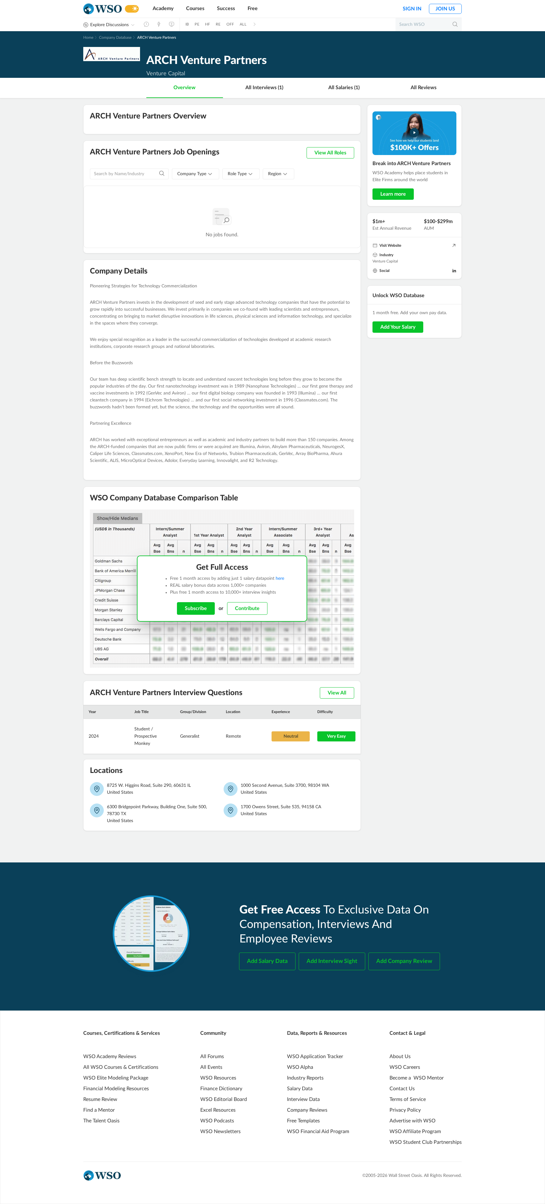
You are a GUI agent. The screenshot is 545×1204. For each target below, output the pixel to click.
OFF (230, 24)
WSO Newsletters (220, 1131)
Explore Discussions (109, 25)
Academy (163, 8)
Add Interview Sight (332, 961)
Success (226, 8)
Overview (184, 87)
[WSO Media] (171, 24)
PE (197, 24)
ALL (243, 24)
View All (337, 692)
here (280, 578)
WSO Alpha (300, 1067)
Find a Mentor (99, 1110)
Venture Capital (385, 261)
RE (218, 24)
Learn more (393, 194)
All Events (211, 1067)
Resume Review (100, 1099)
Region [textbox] (274, 174)
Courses (195, 8)
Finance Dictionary (221, 1088)
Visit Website (390, 245)
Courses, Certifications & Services (121, 1033)
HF (207, 24)
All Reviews (424, 87)
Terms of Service (408, 1099)
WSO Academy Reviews (109, 1056)
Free (253, 8)
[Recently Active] (146, 24)
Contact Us (402, 1088)
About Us (400, 1056)
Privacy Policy (405, 1110)
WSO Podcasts (217, 1120)
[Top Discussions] (159, 24)
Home (88, 37)
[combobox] (195, 174)
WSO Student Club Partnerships (426, 1142)
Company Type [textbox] (191, 174)
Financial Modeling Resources (116, 1088)
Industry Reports (305, 1077)
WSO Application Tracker (315, 1056)
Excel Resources (218, 1110)
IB (187, 24)
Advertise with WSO (413, 1120)
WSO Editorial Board (223, 1099)
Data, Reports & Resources (317, 1033)
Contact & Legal (407, 1033)
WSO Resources (218, 1077)
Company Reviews (307, 1110)
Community (213, 1033)
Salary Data (300, 1088)
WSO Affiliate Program (415, 1131)
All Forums (212, 1056)
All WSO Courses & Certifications (120, 1067)
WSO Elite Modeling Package (115, 1077)
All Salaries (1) (344, 87)
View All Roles (330, 152)
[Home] (102, 8)
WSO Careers (405, 1067)
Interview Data (303, 1099)
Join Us (445, 8)
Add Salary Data (267, 961)
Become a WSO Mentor (417, 1077)
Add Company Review (404, 961)
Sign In (412, 8)
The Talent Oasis (101, 1120)
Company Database (115, 37)
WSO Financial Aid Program (318, 1131)
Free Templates (303, 1120)
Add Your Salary (397, 327)
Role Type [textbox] (237, 174)
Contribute (247, 608)
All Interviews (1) (264, 87)
